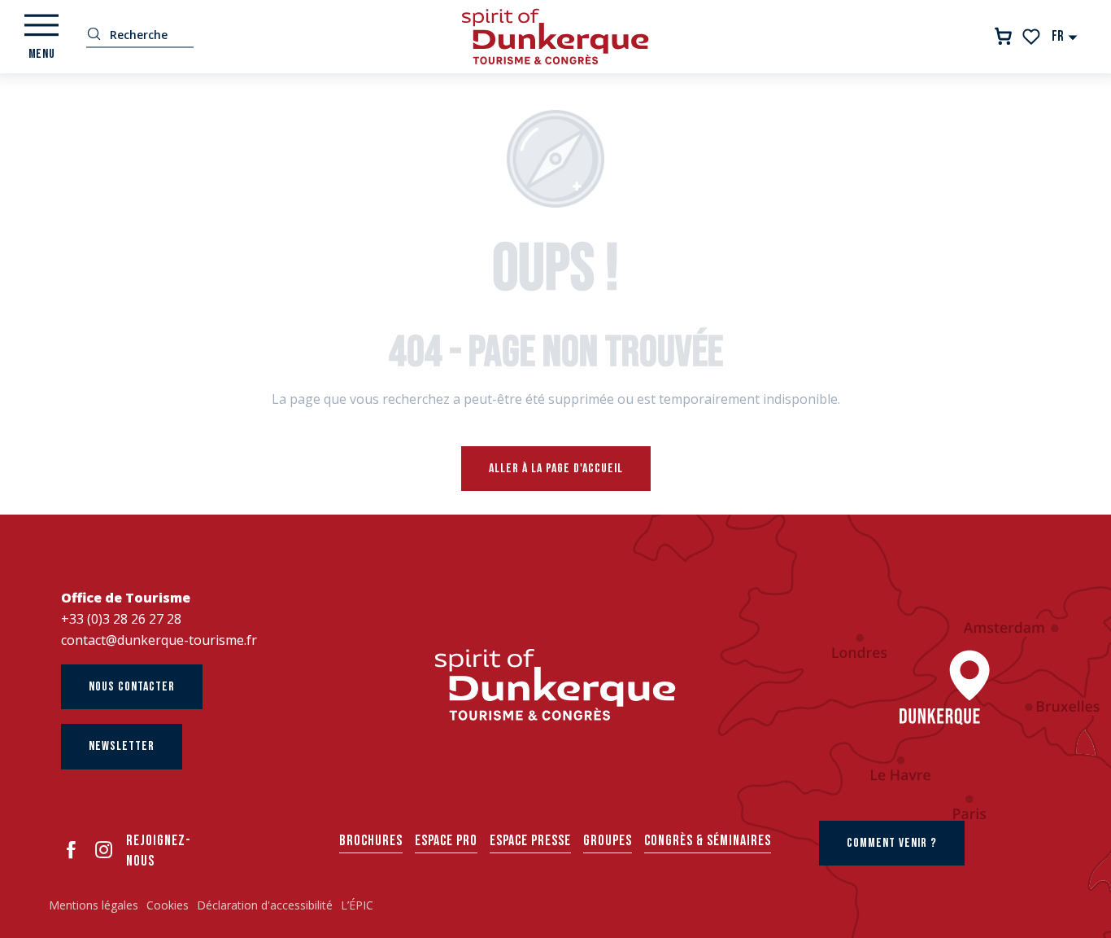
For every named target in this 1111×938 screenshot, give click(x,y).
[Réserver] (1003, 36)
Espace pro (446, 840)
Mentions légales (93, 905)
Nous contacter (132, 687)
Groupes (607, 840)
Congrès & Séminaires (707, 840)
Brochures (371, 840)
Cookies (167, 905)
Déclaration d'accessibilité (265, 905)
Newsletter (122, 746)
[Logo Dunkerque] (555, 685)
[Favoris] (1032, 36)
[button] (1065, 36)
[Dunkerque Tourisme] (555, 36)
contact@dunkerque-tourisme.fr (159, 640)
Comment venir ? (892, 843)
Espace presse (530, 840)
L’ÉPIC (357, 905)
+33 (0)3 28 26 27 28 (121, 619)
